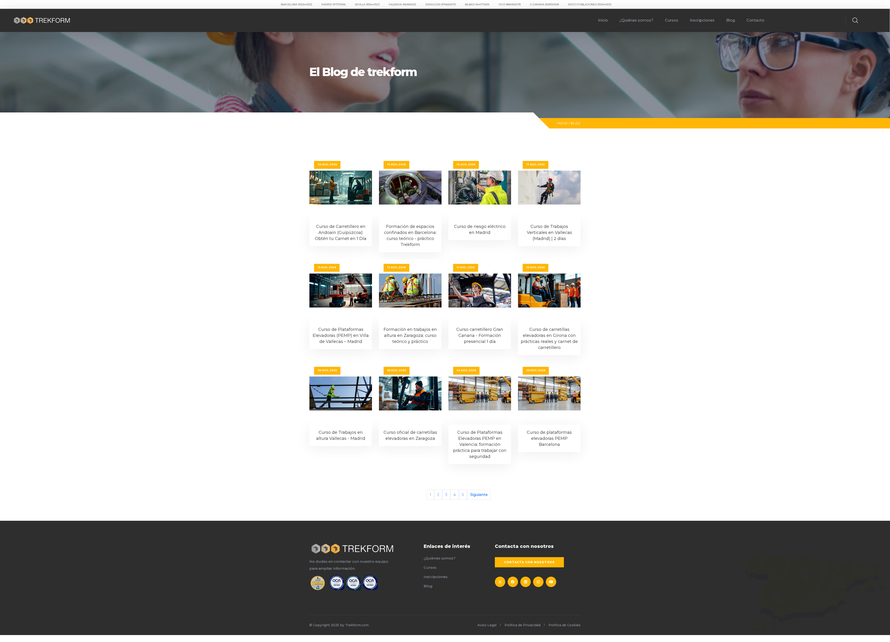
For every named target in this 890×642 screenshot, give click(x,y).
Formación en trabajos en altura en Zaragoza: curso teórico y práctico (410, 335)
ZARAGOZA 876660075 (440, 4)
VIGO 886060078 (510, 4)
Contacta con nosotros (529, 562)
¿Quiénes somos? (636, 20)
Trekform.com (357, 625)
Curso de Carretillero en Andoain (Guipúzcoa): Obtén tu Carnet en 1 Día (340, 232)
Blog (730, 20)
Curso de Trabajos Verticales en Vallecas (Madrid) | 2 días (549, 232)
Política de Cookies (565, 625)
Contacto (755, 20)
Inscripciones (702, 20)
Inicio (603, 20)
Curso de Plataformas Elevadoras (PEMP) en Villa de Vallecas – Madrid (341, 335)
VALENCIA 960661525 (402, 4)
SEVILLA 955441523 (367, 4)
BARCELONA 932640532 (296, 4)
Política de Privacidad (522, 625)
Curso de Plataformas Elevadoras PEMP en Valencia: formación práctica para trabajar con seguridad (479, 444)
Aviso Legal (486, 625)
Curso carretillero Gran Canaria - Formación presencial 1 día (479, 335)
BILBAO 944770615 (477, 4)
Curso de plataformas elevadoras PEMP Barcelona (549, 438)
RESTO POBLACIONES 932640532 (589, 4)
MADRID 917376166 (333, 4)
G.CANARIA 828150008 (544, 4)
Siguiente (479, 494)
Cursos (671, 20)
